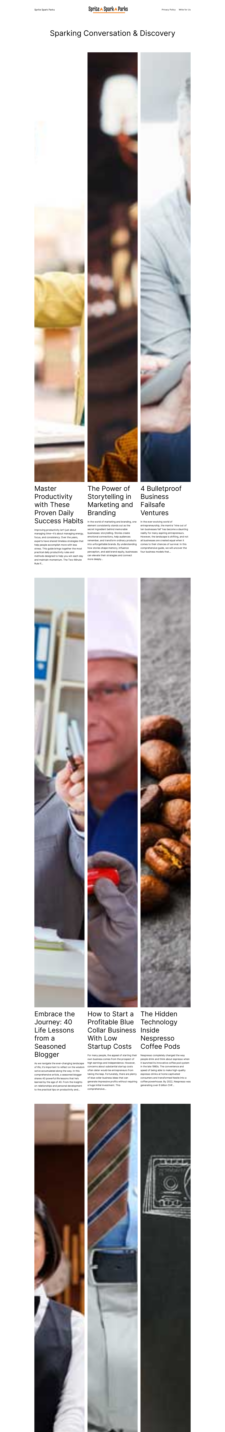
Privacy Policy (169, 9)
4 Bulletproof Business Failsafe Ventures (161, 501)
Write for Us (185, 9)
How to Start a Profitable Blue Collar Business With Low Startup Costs (112, 1030)
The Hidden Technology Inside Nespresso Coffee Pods (160, 1030)
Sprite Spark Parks (44, 9)
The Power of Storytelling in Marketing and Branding (110, 501)
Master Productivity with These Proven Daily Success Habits (58, 505)
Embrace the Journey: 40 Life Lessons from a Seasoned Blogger (54, 1034)
